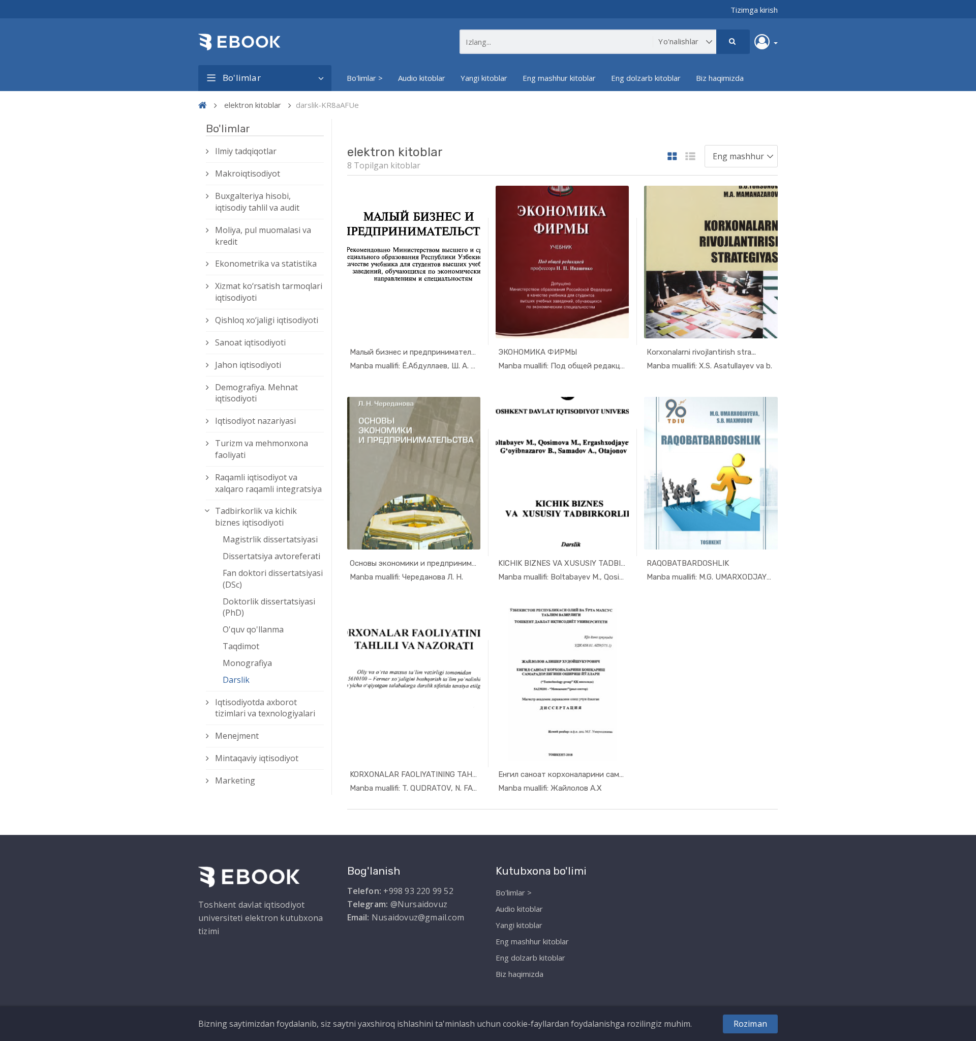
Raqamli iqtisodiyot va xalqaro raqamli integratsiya (268, 483)
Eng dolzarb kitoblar (646, 78)
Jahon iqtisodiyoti (248, 364)
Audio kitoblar (421, 78)
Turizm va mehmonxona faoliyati (261, 449)
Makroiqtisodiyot (247, 173)
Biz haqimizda (720, 78)
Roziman (750, 1023)
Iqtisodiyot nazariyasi (255, 420)
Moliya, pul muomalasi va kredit (263, 235)
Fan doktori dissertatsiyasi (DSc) (273, 578)
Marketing (235, 780)
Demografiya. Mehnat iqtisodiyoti (256, 393)
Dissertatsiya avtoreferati (271, 556)
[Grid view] (672, 157)
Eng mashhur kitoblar (559, 78)
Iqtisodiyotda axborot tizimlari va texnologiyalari (265, 708)
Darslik (236, 679)
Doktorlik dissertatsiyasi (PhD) (269, 607)
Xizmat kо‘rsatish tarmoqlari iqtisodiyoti (268, 291)
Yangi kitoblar (484, 78)
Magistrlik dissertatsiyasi (270, 539)
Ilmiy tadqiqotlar (246, 151)
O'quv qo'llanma (253, 629)
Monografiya (247, 663)
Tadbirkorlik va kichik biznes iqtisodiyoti (256, 516)
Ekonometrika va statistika (266, 263)
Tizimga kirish (754, 10)
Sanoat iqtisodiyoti (250, 342)
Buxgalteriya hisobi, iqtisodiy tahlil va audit (257, 201)
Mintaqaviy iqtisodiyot (256, 758)
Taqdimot (241, 646)
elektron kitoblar (252, 105)
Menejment (237, 735)
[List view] (690, 157)
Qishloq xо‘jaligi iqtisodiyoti (266, 320)
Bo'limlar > (365, 78)
